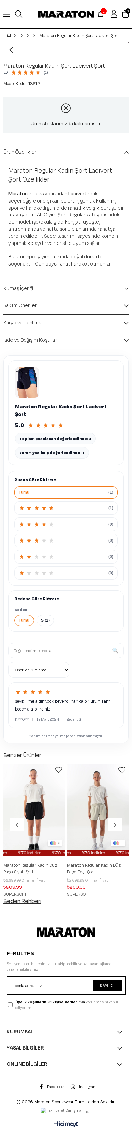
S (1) (45, 620)
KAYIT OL (107, 985)
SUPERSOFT (34, 894)
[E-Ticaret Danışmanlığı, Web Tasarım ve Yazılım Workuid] (66, 1111)
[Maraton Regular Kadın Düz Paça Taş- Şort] (53, 810)
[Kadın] (22, 35)
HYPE (91, 894)
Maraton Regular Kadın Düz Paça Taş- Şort (49, 868)
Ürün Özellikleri (20, 152)
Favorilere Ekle (13, 770)
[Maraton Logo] (66, 932)
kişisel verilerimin (68, 1002)
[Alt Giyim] (28, 35)
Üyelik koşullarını (31, 1002)
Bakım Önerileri (20, 305)
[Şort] (34, 35)
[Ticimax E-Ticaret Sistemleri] (66, 1125)
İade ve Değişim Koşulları (31, 340)
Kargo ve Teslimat (23, 322)
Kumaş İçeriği (18, 288)
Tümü (24, 620)
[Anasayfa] (15, 35)
